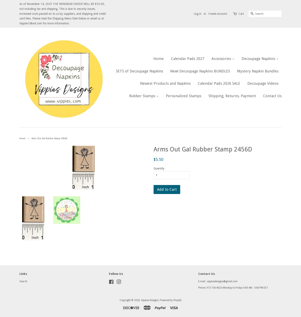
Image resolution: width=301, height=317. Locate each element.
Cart (241, 13)
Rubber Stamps (142, 96)
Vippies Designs (149, 300)
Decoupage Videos (262, 83)
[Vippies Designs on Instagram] (119, 282)
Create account (217, 13)
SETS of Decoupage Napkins (139, 71)
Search (23, 281)
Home (158, 58)
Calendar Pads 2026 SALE (219, 83)
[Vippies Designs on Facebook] (111, 282)
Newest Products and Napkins (165, 83)
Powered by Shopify (171, 300)
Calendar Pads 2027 (187, 58)
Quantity (159, 168)
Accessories (222, 58)
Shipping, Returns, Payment (232, 96)
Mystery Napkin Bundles (257, 71)
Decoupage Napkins (259, 58)
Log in (197, 13)
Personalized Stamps (183, 96)
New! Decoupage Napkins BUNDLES (200, 71)
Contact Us (272, 96)
